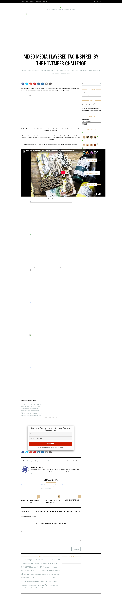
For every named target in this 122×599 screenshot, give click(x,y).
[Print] (50, 85)
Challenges (38, 1)
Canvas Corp (46, 70)
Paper (75, 460)
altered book (45, 560)
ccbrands (39, 467)
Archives (64, 559)
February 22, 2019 (51, 504)
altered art (32, 460)
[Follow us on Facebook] (92, 1)
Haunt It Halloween (73, 70)
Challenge (26, 570)
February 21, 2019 (71, 502)
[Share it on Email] (46, 85)
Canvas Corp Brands (58, 595)
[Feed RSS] (89, 1)
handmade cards (44, 574)
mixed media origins (31, 581)
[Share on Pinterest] (34, 85)
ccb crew (51, 460)
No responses (55, 73)
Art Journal (24, 563)
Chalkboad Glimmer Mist (59, 460)
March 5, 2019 (30, 504)
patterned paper (24, 461)
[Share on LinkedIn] (38, 85)
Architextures (38, 70)
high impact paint (54, 574)
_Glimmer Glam (30, 588)
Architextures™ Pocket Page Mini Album (30, 501)
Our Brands (45, 1)
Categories (84, 92)
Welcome (22, 1)
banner (28, 563)
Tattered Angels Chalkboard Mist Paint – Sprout (31, 413)
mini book (42, 578)
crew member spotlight (38, 570)
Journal (32, 578)
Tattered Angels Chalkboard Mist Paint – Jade (31, 415)
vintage (22, 588)
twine (52, 585)
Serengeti (49, 72)
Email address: (85, 119)
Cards (35, 567)
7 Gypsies (24, 560)
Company (32, 1)
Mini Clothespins (48, 578)
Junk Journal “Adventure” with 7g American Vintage (51, 501)
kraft (66, 460)
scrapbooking (24, 585)
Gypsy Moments (37, 574)
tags (29, 461)
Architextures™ (39, 460)
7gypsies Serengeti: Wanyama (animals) (29, 408)
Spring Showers (56, 72)
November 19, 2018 (65, 73)
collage (65, 70)
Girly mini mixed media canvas (71, 500)
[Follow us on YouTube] (97, 1)
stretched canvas (30, 585)
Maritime (82, 70)
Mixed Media (88, 70)
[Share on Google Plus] (30, 85)
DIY (54, 570)
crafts (31, 570)
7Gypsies (24, 70)
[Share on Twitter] (26, 85)
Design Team (47, 570)
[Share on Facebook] (22, 85)
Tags (62, 72)
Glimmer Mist (27, 574)
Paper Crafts (96, 70)
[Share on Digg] (42, 85)
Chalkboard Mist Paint (56, 70)
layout (38, 578)
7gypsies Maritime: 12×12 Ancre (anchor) (30, 410)
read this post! (96, 112)
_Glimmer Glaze (40, 588)
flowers (58, 570)
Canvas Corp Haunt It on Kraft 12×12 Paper (30, 406)
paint (37, 581)
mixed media (70, 460)
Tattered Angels (69, 72)
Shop (27, 1)
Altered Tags (30, 70)
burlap (32, 563)
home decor (25, 578)
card (32, 567)
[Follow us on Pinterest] (100, 1)
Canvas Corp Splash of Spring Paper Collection (31, 404)
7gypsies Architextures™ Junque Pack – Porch (31, 412)
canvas (37, 563)
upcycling (56, 585)
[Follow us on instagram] (94, 1)
